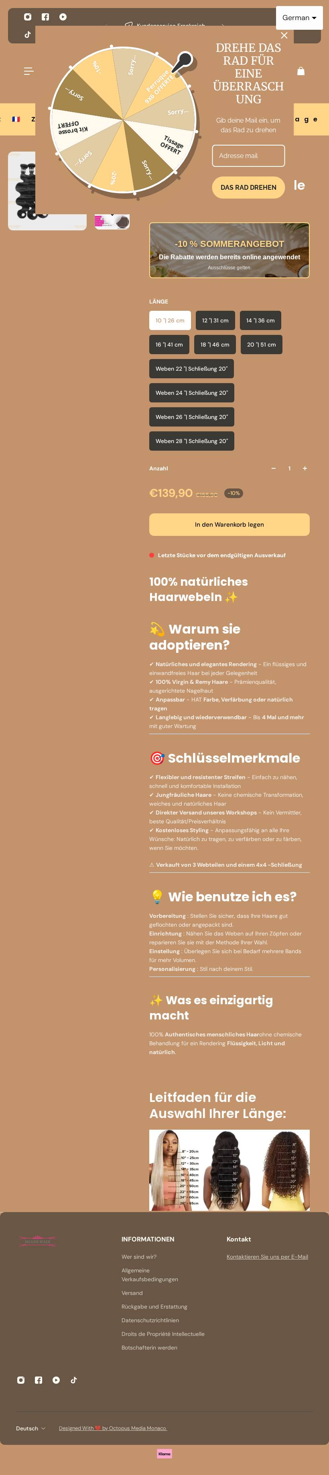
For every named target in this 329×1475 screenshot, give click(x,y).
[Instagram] (28, 17)
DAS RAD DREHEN (248, 187)
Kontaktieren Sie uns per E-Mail (267, 1256)
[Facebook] (45, 17)
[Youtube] (63, 17)
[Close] (284, 35)
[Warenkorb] (300, 71)
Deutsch (27, 1428)
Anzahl (158, 468)
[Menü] (29, 71)
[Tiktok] (28, 34)
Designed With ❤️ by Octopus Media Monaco (113, 1428)
